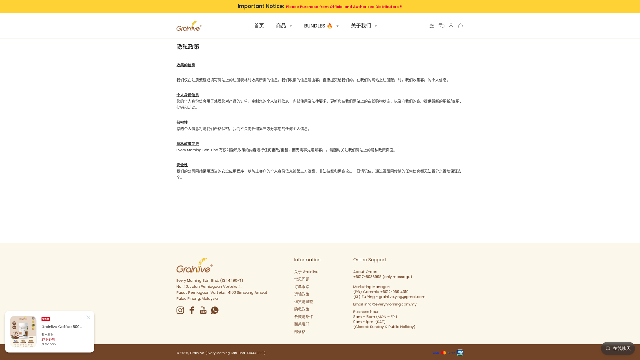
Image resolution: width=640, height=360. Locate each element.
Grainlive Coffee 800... (62, 326)
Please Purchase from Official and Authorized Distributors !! (344, 6)
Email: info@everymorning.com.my (384, 304)
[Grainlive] (189, 26)
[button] (441, 26)
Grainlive (197, 352)
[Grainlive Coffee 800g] (23, 332)
